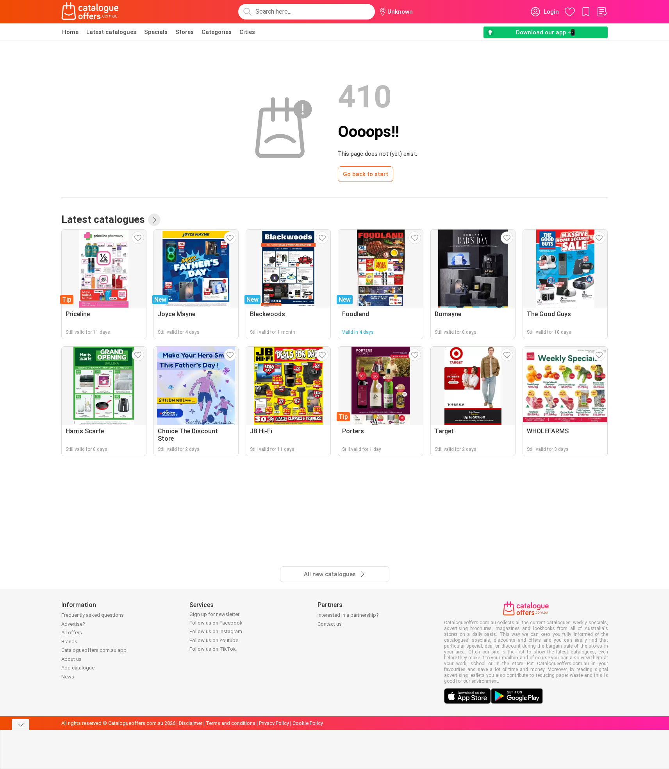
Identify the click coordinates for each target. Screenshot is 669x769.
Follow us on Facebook (216, 623)
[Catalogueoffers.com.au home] (90, 11)
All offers (71, 632)
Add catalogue (78, 668)
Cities (247, 32)
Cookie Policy (308, 723)
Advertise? (73, 624)
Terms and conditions (230, 723)
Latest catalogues (111, 32)
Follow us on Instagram (215, 631)
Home (70, 32)
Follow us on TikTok (212, 649)
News (67, 677)
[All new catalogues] (154, 220)
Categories (217, 32)
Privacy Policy (274, 723)
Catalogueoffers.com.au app (94, 650)
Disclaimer (190, 723)
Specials (156, 32)
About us (71, 659)
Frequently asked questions (92, 615)
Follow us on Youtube (213, 640)
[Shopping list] (602, 11)
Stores (184, 32)
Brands (69, 641)
